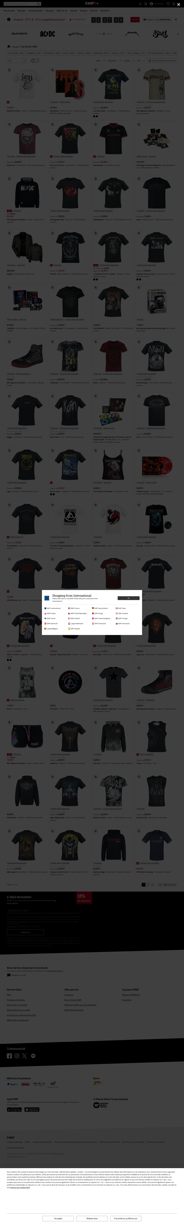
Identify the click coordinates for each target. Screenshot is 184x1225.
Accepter (58, 1219)
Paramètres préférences (125, 1218)
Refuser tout (92, 1219)
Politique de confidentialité (20, 1187)
